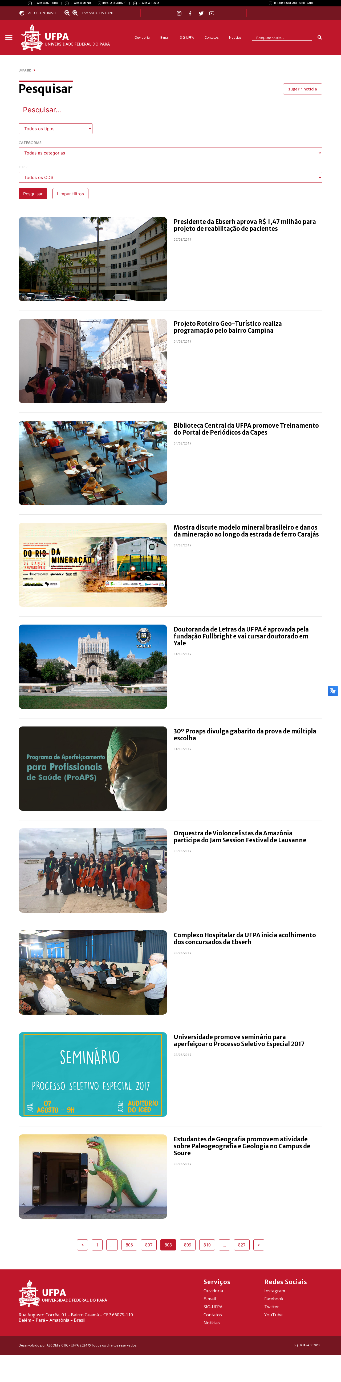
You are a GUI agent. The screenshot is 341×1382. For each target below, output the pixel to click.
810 (209, 1243)
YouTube (273, 1315)
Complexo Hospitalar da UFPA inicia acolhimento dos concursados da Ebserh (245, 938)
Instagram (274, 1291)
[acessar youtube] (212, 13)
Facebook (273, 1299)
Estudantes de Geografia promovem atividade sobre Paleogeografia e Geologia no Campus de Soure (242, 1146)
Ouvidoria (142, 37)
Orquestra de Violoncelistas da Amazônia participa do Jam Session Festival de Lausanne (240, 836)
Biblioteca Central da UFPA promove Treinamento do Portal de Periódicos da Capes (246, 429)
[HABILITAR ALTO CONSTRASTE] (23, 13)
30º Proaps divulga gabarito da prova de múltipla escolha (245, 735)
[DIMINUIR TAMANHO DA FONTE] (68, 13)
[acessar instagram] (180, 13)
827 (244, 1243)
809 (190, 1243)
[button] (9, 38)
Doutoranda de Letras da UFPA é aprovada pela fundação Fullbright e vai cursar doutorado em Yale (241, 636)
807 (151, 1243)
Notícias (235, 37)
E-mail (164, 37)
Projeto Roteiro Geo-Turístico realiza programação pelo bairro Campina (228, 327)
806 (131, 1243)
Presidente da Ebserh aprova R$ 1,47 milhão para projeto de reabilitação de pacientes (245, 225)
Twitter (271, 1307)
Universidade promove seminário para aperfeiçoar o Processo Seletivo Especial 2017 (239, 1040)
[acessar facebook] (190, 13)
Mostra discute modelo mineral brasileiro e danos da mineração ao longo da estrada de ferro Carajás (246, 531)
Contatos (211, 37)
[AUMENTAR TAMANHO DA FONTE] (77, 13)
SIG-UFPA (187, 37)
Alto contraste (42, 13)
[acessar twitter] (201, 13)
